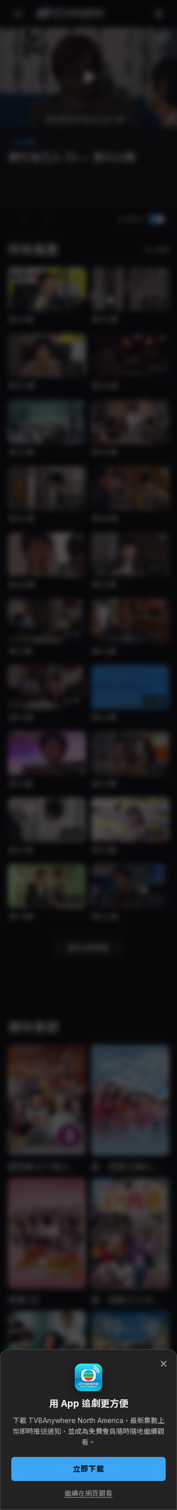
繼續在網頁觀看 (88, 1493)
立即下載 (88, 1469)
